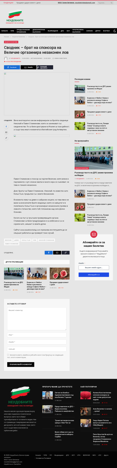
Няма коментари (61, 58)
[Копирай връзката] (6, 138)
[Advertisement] (84, 16)
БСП (68, 31)
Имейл (82, 263)
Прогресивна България (78, 31)
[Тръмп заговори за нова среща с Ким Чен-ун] (47, 423)
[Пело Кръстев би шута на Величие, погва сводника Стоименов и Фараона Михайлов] (85, 437)
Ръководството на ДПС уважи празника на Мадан (13, 284)
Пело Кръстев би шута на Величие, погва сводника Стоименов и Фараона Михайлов (103, 437)
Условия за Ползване (43, 458)
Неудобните (15, 58)
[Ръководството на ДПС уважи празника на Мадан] (14, 274)
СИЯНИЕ (89, 31)
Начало (4, 31)
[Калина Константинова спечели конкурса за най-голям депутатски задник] (85, 395)
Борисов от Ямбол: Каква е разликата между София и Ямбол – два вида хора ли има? (36, 285)
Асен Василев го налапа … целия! (102, 410)
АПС (99, 455)
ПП (51, 455)
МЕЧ (94, 455)
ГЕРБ (12, 31)
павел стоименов (11, 244)
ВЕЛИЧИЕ (86, 455)
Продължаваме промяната (23, 31)
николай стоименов (46, 240)
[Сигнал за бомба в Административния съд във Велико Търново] (47, 395)
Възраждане (53, 31)
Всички (106, 31)
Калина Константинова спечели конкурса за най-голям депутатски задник (102, 396)
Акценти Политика (11, 42)
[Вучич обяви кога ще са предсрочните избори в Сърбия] (47, 435)
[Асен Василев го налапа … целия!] (85, 411)
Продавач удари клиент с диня (28, 3)
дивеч (16, 240)
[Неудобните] (14, 16)
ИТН (78, 455)
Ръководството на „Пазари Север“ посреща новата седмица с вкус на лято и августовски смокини (98, 127)
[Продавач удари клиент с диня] (60, 274)
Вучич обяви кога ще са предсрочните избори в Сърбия (64, 434)
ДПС (62, 31)
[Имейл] (6, 132)
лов (34, 240)
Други (97, 31)
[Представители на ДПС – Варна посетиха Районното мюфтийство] (47, 409)
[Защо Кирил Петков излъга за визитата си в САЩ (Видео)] (85, 423)
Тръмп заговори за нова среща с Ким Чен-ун (64, 422)
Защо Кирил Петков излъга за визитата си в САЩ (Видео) (102, 423)
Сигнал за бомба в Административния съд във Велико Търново (64, 395)
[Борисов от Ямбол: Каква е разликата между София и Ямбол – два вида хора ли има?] (37, 274)
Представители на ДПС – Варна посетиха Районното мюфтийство (64, 409)
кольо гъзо (26, 240)
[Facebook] (6, 126)
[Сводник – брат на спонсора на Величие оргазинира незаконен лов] (37, 93)
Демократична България (39, 31)
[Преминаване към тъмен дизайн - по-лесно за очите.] (114, 31)
